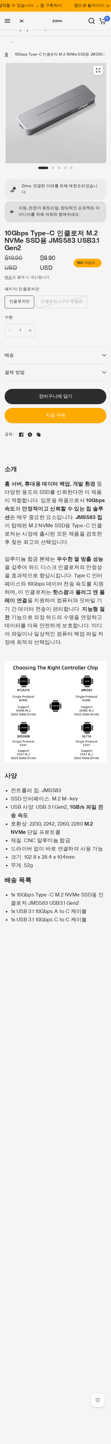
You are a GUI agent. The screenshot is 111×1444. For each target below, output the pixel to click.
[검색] (91, 21)
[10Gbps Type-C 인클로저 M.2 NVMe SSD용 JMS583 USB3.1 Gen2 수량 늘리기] (30, 330)
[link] (55, 189)
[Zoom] (98, 70)
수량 (9, 317)
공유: (9, 434)
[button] (21, 21)
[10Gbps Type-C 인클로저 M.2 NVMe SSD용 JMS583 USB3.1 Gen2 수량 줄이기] (10, 330)
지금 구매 (55, 415)
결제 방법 (15, 372)
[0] (101, 21)
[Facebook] (21, 434)
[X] (30, 434)
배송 (8, 277)
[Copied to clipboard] (38, 434)
